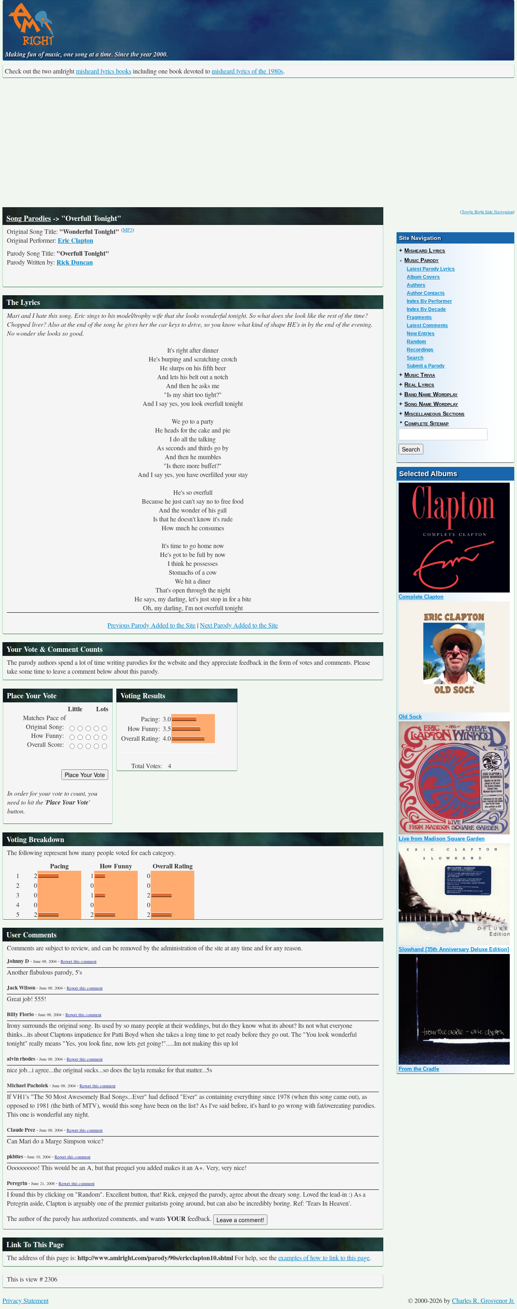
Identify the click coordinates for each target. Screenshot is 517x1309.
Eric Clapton (75, 240)
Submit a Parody (426, 366)
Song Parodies (28, 218)
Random (416, 342)
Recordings (420, 350)
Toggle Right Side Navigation (487, 211)
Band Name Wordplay (431, 394)
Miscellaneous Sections (434, 413)
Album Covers (423, 277)
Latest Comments (427, 325)
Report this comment (79, 961)
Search (415, 358)
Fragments (419, 317)
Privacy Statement (25, 1300)
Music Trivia (419, 375)
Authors (416, 285)
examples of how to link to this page (324, 1257)
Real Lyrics (419, 384)
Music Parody (421, 260)
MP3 (127, 229)
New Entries (421, 333)
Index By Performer (429, 301)
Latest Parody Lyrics (431, 269)
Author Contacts (426, 293)
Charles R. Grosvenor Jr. (483, 1300)
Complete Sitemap (426, 423)
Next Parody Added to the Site (239, 625)
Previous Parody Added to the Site (151, 625)
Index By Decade (426, 309)
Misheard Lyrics (424, 250)
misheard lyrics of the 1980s (247, 71)
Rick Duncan (75, 262)
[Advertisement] (258, 142)
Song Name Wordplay (431, 404)
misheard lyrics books (103, 71)
